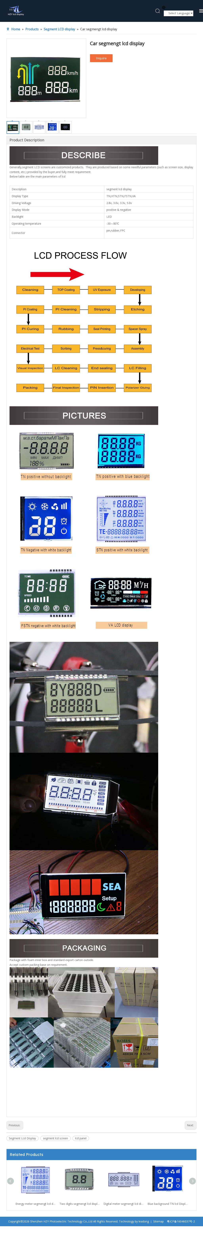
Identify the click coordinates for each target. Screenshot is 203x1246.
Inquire (101, 58)
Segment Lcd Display (22, 1138)
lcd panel (80, 1138)
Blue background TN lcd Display (123, 1204)
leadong (144, 1221)
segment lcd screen (55, 1138)
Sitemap (158, 1221)
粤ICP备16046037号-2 (181, 1221)
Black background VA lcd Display (167, 1204)
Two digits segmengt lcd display (35, 1204)
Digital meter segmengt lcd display (79, 1204)
